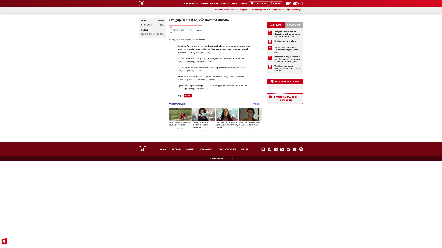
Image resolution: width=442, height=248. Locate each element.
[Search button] (301, 3)
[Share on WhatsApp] (157, 34)
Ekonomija (296, 9)
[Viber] (301, 149)
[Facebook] (269, 149)
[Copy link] (142, 34)
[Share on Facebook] (146, 34)
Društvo (234, 9)
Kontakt (190, 149)
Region (281, 9)
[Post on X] (154, 34)
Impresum (176, 149)
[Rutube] (288, 149)
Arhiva (243, 3)
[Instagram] (276, 149)
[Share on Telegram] (150, 34)
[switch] (288, 3)
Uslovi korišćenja (227, 149)
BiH (268, 9)
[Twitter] (282, 149)
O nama (163, 149)
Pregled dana (191, 3)
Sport (235, 3)
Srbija (274, 9)
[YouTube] (263, 149)
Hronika (214, 3)
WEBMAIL (245, 149)
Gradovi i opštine (258, 9)
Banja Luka (245, 9)
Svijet (288, 9)
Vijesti (204, 3)
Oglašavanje (206, 149)
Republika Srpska (222, 9)
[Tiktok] (295, 149)
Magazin (225, 3)
